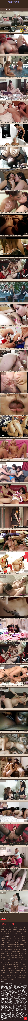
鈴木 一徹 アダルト (18, 1008)
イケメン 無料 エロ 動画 (16, 933)
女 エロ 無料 (5, 1010)
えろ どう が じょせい (6, 927)
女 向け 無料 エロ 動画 (15, 951)
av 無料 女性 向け (11, 1007)
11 (16, 914)
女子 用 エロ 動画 (5, 975)
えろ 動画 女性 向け (17, 927)
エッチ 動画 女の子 (8, 987)
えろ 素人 (6, 1015)
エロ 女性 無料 (8, 1013)
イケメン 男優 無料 (12, 936)
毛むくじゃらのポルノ (18, 1005)
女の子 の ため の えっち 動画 (12, 953)
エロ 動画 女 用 (21, 940)
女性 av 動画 (22, 991)
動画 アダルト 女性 (20, 1015)
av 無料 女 (8, 1016)
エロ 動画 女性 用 (22, 988)
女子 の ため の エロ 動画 (13, 968)
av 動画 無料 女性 (5, 990)
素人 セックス (15, 1014)
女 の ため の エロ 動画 (19, 949)
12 (19, 914)
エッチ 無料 (4, 992)
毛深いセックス (16, 1016)
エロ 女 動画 (8, 1002)
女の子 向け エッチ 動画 (12, 964)
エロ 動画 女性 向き (11, 944)
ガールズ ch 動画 (7, 946)
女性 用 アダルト (18, 987)
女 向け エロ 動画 (5, 951)
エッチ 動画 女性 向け (12, 938)
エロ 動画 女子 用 (15, 942)
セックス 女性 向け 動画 (6, 949)
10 (15, 914)
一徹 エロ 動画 (19, 1012)
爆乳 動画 (11, 1015)
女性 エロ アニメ (22, 998)
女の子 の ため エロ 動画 (9, 962)
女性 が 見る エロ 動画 (15, 975)
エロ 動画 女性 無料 (12, 998)
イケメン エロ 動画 (16, 931)
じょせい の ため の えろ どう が (16, 929)
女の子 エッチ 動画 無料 (17, 1017)
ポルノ (2, 999)
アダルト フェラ (6, 1004)
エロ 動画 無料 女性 (20, 1000)
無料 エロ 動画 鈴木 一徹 (12, 991)
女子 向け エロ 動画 (7, 973)
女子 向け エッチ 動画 (9, 970)
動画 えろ (11, 995)
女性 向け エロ (10, 994)
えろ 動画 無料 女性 (10, 999)
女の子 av (23, 1010)
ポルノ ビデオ (10, 1019)
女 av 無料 (3, 1012)
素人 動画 (13, 1004)
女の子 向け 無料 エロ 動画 (13, 966)
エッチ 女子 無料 (18, 995)
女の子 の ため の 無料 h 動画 (10, 957)
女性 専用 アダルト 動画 (14, 997)
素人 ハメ (11, 1000)
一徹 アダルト (11, 1009)
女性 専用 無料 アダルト (15, 1006)
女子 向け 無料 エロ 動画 (20, 973)
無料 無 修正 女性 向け (11, 988)
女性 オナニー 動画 (16, 990)
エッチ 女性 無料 (11, 1012)
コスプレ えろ (22, 992)
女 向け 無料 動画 (6, 1014)
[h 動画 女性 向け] (25, 1018)
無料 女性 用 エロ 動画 (11, 986)
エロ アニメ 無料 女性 (15, 1010)
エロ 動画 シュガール (12, 940)
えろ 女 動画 (20, 1007)
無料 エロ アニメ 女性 (6, 985)
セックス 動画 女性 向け (18, 946)
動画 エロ (12, 1001)
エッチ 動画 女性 (19, 999)
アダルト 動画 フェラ (13, 992)
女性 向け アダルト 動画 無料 (8, 993)
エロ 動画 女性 (18, 994)
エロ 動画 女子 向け (5, 942)
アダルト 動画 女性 (17, 1002)
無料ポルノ (20, 1004)
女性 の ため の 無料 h (8, 979)
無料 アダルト (15, 1013)
